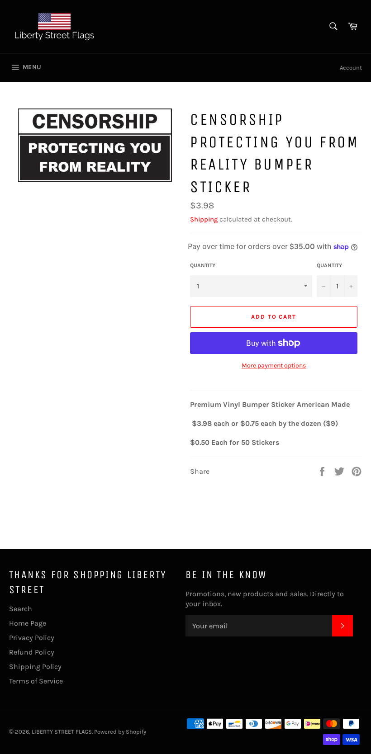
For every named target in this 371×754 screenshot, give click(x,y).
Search (20, 608)
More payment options (274, 365)
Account (351, 67)
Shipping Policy (35, 666)
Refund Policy (31, 652)
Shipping (204, 219)
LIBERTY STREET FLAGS (62, 731)
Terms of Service (36, 681)
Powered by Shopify (120, 731)
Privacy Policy (31, 637)
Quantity (202, 265)
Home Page (27, 623)
